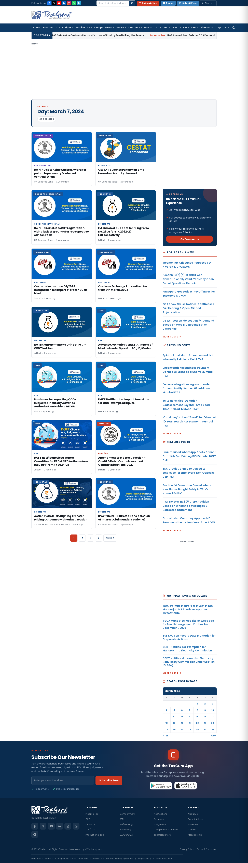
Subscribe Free (109, 780)
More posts (170, 336)
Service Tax (83, 27)
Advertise (193, 824)
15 (197, 716)
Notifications (160, 814)
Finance (206, 27)
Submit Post (189, 3)
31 (213, 729)
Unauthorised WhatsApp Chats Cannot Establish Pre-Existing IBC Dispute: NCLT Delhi (189, 456)
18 (166, 723)
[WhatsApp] (74, 3)
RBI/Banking (126, 824)
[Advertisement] (124, 72)
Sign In (208, 3)
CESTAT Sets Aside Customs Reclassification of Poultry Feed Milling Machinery (63, 35)
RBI (185, 27)
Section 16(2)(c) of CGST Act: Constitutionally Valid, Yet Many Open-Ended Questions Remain (189, 279)
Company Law (103, 27)
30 (205, 729)
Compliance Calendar (166, 829)
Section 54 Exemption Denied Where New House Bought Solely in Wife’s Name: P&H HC (187, 489)
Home (36, 27)
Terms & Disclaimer (207, 849)
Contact (192, 829)
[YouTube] (59, 3)
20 (182, 723)
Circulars (159, 819)
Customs (134, 27)
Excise (120, 27)
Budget (66, 27)
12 (174, 716)
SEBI (193, 27)
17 (213, 716)
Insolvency (125, 829)
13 (182, 716)
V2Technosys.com (94, 849)
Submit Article (195, 819)
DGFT (175, 27)
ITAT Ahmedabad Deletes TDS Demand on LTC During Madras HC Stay (178, 35)
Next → (110, 538)
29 (197, 729)
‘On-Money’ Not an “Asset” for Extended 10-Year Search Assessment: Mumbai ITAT (189, 421)
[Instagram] (69, 3)
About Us (193, 814)
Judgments (160, 824)
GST (146, 27)
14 (189, 716)
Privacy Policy (187, 849)
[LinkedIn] (64, 3)
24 (212, 723)
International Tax (95, 834)
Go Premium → (189, 239)
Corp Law (221, 27)
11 (166, 716)
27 (182, 729)
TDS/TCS (90, 829)
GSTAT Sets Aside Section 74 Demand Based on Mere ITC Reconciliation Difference (188, 325)
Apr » (213, 735)
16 (205, 716)
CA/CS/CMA (126, 834)
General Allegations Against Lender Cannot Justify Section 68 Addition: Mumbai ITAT (187, 388)
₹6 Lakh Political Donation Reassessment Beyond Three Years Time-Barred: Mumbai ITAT (187, 405)
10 (213, 710)
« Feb (166, 735)
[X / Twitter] (54, 3)
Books (169, 3)
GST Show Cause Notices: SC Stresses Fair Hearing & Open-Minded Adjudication (188, 308)
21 (189, 723)
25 (166, 729)
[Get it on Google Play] (161, 785)
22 (197, 723)
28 (189, 729)
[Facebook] (49, 3)
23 (205, 723)
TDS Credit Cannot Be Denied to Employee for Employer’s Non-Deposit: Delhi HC (188, 473)
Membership (195, 834)
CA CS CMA (161, 27)
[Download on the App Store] (185, 785)
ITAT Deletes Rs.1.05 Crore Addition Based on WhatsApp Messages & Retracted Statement (186, 506)
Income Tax (50, 27)
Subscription (149, 3)
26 (174, 729)
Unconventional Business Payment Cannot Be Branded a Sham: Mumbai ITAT (188, 372)
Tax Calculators (162, 834)
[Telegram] (79, 3)
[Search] (132, 3)
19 (174, 723)
